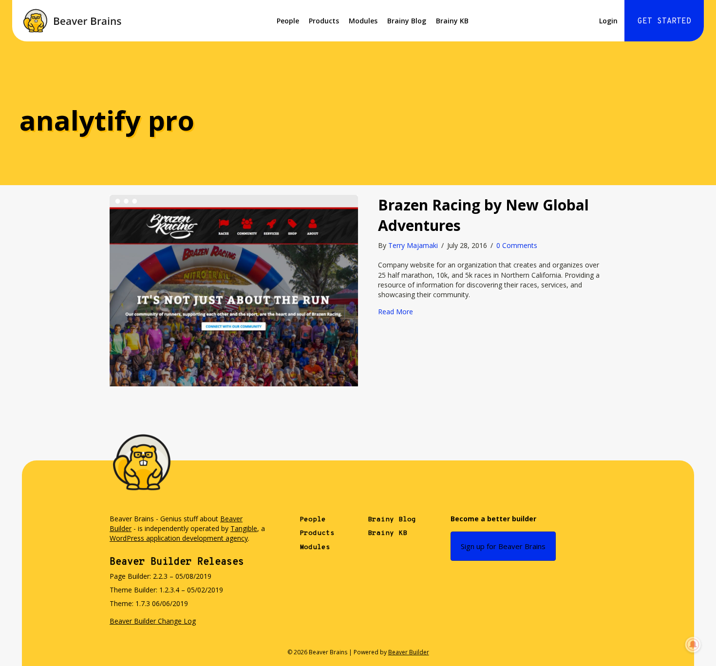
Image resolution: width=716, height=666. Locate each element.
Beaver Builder (408, 652)
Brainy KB (452, 20)
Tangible (243, 528)
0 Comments (516, 245)
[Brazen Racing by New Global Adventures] (234, 289)
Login (608, 20)
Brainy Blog (406, 20)
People (288, 20)
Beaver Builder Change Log (153, 621)
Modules (363, 20)
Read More (395, 311)
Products (324, 20)
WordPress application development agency (179, 538)
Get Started (664, 21)
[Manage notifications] (693, 644)
